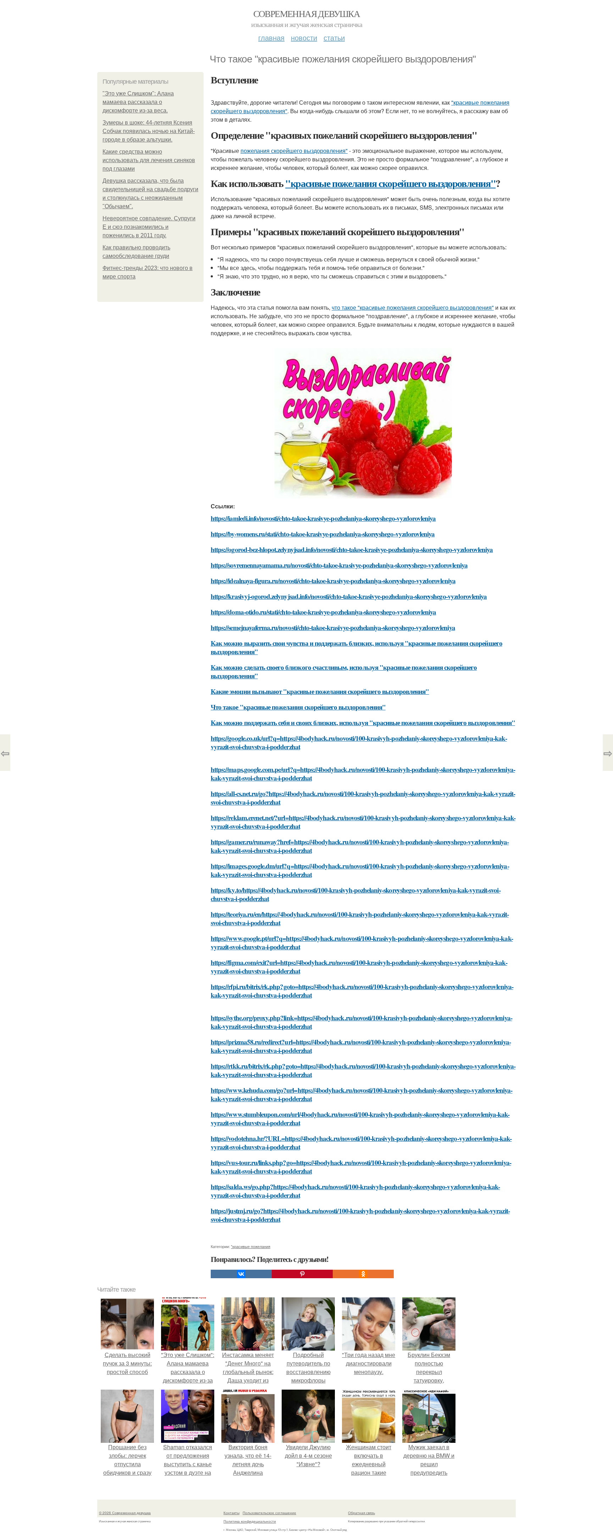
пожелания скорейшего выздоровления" (294, 151)
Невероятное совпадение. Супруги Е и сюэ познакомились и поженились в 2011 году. (149, 226)
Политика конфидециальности (249, 1521)
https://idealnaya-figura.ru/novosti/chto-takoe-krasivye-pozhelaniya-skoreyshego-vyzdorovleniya (333, 580)
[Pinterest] (302, 1274)
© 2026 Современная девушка (125, 1512)
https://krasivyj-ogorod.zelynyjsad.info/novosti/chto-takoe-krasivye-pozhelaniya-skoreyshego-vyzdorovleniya (349, 596)
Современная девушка (306, 13)
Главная (271, 37)
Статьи (334, 37)
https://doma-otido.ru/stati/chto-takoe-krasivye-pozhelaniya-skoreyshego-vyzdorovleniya (323, 612)
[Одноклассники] (363, 1274)
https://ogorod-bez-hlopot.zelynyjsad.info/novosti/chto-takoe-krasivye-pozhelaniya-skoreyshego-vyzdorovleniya (352, 549)
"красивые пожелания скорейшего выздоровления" (390, 183)
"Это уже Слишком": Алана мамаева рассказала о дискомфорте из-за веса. (138, 102)
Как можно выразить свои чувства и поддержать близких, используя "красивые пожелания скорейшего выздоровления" (356, 647)
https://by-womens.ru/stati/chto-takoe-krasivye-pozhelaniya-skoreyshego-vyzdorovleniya (323, 534)
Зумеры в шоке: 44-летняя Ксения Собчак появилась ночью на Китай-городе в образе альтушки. (149, 131)
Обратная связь (361, 1512)
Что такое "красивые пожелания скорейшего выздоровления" (298, 707)
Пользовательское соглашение (269, 1512)
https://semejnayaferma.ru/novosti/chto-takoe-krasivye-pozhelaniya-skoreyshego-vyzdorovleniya (333, 627)
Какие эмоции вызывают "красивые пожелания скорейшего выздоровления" (320, 691)
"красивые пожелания (250, 1246)
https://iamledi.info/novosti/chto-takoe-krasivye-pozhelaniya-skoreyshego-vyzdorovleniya (323, 518)
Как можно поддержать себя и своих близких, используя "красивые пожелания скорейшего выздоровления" (363, 722)
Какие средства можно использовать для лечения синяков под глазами (149, 160)
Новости (304, 37)
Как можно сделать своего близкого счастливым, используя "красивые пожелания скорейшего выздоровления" (344, 671)
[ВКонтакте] (241, 1274)
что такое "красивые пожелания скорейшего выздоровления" (413, 307)
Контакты (231, 1512)
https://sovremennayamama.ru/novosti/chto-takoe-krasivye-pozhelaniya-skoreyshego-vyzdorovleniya (339, 565)
